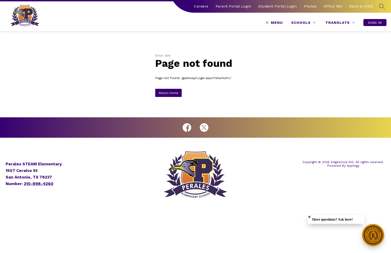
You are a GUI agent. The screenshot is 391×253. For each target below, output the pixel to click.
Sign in (375, 22)
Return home (168, 93)
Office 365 (333, 6)
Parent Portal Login (233, 6)
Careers (201, 6)
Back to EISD (361, 6)
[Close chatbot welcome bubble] (309, 217)
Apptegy (353, 165)
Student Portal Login (277, 6)
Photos (310, 6)
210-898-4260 (38, 183)
